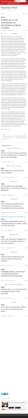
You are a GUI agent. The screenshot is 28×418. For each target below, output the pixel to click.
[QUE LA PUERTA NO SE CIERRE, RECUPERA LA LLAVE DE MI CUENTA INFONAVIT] (14, 181)
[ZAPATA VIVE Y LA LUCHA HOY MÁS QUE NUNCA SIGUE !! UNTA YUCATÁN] (14, 284)
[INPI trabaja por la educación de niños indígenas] (14, 165)
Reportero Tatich (9, 7)
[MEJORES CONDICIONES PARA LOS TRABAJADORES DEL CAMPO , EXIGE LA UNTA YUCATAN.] (14, 216)
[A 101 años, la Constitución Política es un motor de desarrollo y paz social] (14, 302)
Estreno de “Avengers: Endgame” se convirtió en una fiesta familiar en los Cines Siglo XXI (13, 241)
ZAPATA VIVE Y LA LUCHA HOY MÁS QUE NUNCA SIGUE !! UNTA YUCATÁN (13, 292)
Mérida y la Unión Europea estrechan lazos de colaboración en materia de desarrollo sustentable (14, 155)
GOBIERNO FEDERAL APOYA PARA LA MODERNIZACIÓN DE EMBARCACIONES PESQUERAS (13, 274)
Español (18, 1)
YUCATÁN (2, 17)
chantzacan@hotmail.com (15, 126)
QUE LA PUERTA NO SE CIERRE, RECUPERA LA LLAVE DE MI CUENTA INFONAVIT (14, 188)
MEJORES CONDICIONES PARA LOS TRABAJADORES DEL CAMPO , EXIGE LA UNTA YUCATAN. (14, 224)
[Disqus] (14, 337)
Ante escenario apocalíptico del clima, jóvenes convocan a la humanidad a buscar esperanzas (12, 206)
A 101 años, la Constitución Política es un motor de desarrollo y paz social (13, 309)
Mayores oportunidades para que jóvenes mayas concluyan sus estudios (12, 259)
